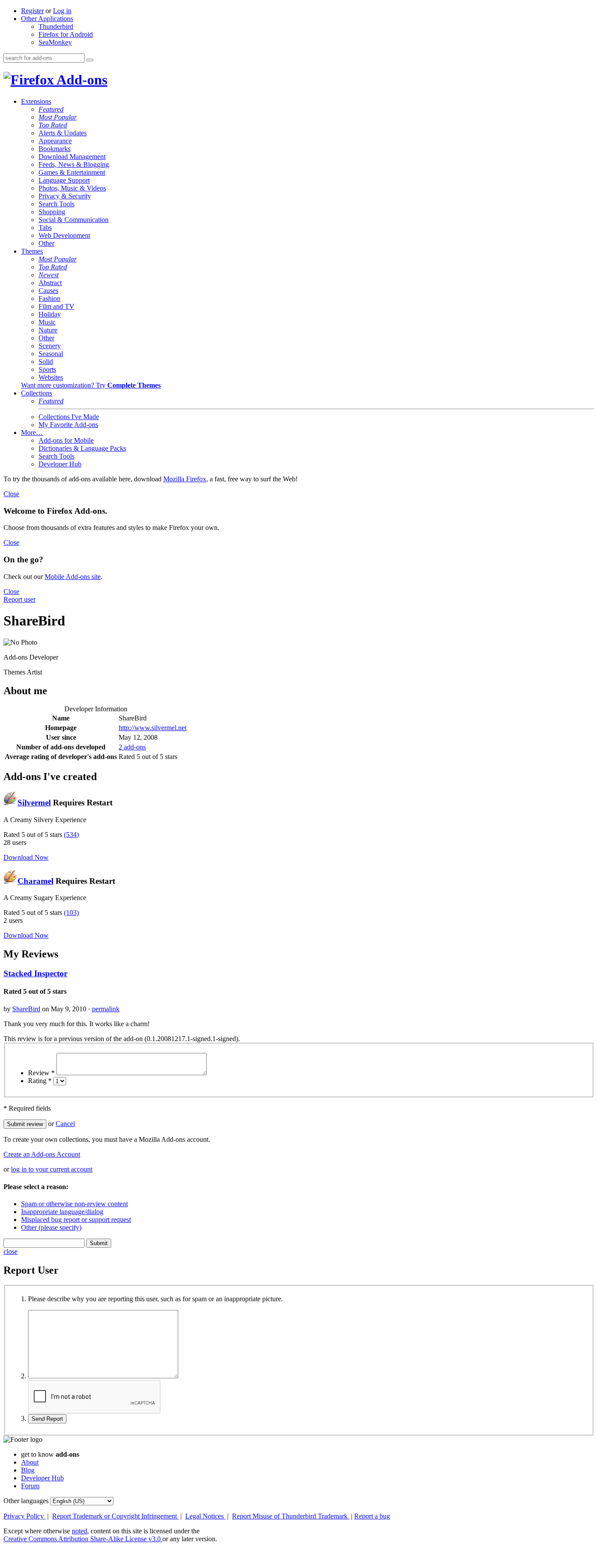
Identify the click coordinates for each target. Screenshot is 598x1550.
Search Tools (56, 204)
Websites (51, 377)
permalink (106, 1009)
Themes (32, 251)
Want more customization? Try (91, 385)
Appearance (55, 141)
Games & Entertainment (72, 172)
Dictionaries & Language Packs (82, 448)
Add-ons (80, 80)
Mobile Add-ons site (73, 576)
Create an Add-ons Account (42, 1154)
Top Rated (53, 125)
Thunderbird (56, 26)
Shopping (52, 211)
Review (41, 1073)
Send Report (47, 1419)
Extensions (36, 101)
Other (46, 243)
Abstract (50, 282)
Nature (48, 330)
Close (11, 494)
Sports (47, 369)
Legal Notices (205, 1516)
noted (79, 1531)
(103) (71, 912)
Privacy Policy (25, 1516)
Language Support (64, 180)
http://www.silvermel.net (152, 727)
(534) (71, 834)
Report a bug (372, 1516)
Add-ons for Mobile (66, 440)
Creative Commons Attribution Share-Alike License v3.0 (83, 1539)
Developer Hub (60, 464)
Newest (49, 275)
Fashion (49, 298)
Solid (46, 361)
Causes (48, 290)
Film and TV (56, 306)
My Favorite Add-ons (68, 424)
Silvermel (34, 802)
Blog (28, 1470)
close (11, 1251)
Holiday (50, 314)
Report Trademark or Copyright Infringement (115, 1516)
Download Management (72, 156)
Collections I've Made (69, 416)
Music (47, 322)
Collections (36, 393)
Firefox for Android (66, 34)
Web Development (64, 235)
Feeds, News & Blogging (74, 164)
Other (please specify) (51, 1227)
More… (32, 432)
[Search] (89, 60)
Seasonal (51, 353)
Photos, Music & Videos (72, 188)
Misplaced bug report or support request (76, 1219)
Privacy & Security (65, 196)
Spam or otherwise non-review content (74, 1204)
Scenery (50, 346)
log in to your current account (51, 1169)
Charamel (35, 881)
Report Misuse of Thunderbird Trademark (290, 1516)
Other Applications (47, 18)
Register (32, 10)
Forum (30, 1486)
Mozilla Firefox (184, 479)
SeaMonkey (55, 42)
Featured (51, 109)
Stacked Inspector (35, 973)
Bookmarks (54, 148)
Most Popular (58, 117)
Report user (19, 599)
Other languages (26, 1500)
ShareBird (26, 1009)
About (30, 1462)
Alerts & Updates (63, 133)
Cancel (65, 1123)
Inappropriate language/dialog (62, 1211)
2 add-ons (132, 747)
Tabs (45, 227)
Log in (62, 10)
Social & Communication (74, 219)
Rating (40, 1080)
